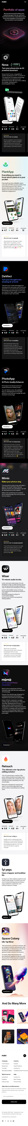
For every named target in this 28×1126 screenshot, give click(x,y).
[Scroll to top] (24, 1055)
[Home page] (4, 1055)
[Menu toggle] (25, 2)
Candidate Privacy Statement (9, 1116)
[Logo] (4, 2)
